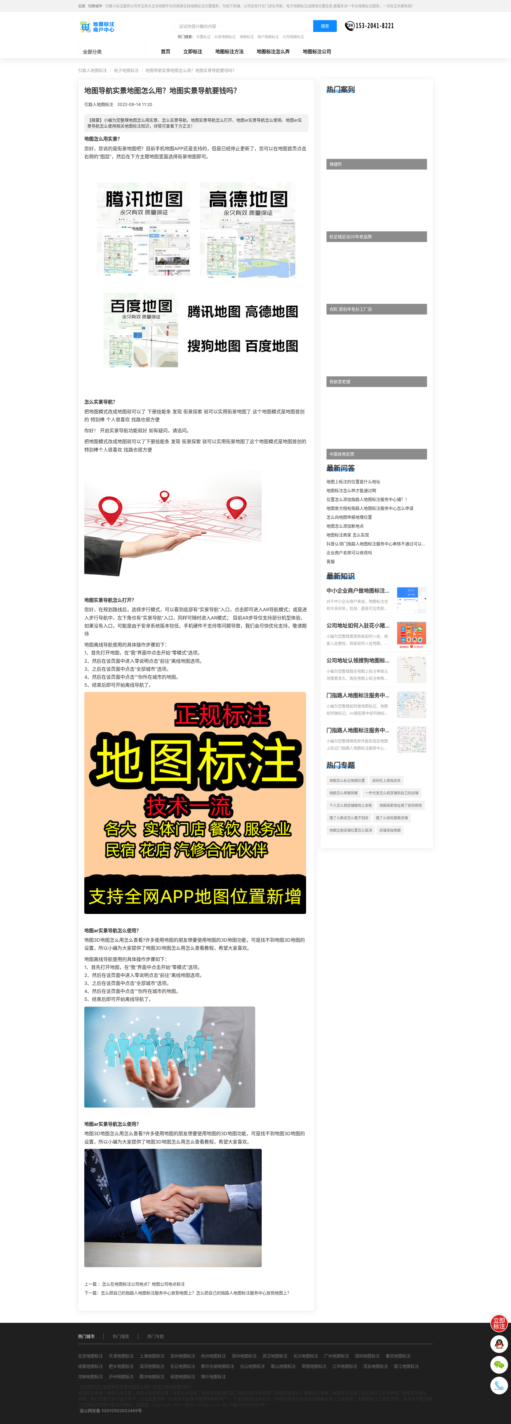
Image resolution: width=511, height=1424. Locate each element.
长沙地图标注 (305, 1355)
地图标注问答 (344, 1392)
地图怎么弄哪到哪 (343, 793)
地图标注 (247, 37)
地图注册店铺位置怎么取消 (350, 830)
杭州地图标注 (213, 1355)
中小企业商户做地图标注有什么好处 (358, 591)
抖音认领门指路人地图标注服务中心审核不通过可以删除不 (380, 543)
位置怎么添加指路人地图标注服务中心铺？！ (367, 499)
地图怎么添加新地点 (345, 525)
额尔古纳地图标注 (217, 1366)
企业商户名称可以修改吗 (349, 552)
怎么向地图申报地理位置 (349, 517)
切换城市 (95, 6)
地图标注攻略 (316, 1392)
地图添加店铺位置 (217, 1392)
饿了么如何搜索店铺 (392, 818)
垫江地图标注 (406, 1366)
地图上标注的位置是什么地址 (353, 481)
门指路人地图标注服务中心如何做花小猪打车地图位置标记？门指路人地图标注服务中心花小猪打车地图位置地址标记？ (358, 695)
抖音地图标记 (225, 37)
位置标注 (203, 37)
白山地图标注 (252, 1366)
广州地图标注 (336, 1355)
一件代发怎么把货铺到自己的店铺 (391, 793)
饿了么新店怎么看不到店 (348, 818)
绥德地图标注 (182, 1376)
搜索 (325, 25)
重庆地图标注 (398, 1355)
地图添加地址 (414, 1392)
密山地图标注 (283, 1366)
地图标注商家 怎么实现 (347, 534)
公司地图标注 (293, 37)
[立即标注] (499, 1323)
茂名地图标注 (375, 1366)
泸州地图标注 (121, 1376)
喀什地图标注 (213, 1376)
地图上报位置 (119, 1392)
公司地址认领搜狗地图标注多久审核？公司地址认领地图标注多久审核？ (358, 661)
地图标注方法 (229, 51)
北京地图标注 (90, 1355)
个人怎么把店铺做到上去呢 (350, 805)
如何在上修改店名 (386, 780)
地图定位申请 (90, 1392)
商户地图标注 (268, 37)
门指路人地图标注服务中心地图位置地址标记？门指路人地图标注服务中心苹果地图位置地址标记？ (358, 730)
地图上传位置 (184, 1392)
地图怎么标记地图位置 (347, 780)
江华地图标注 (344, 1366)
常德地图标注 (314, 1366)
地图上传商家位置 (152, 1392)
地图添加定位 (287, 1392)
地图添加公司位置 (254, 1392)
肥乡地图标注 (121, 1366)
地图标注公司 (317, 51)
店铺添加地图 (390, 830)
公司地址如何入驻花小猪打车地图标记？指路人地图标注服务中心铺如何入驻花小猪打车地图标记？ (358, 626)
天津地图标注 (121, 1355)
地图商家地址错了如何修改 (400, 805)
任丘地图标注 (182, 1366)
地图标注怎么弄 (273, 51)
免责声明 (389, 1392)
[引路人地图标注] (96, 26)
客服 (330, 561)
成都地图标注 (90, 1366)
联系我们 (369, 1392)
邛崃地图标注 (90, 1376)
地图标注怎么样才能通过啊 (351, 490)
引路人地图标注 (92, 70)
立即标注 (192, 51)
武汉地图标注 (275, 1355)
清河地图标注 (152, 1366)
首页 (165, 51)
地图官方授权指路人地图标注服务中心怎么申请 (369, 508)
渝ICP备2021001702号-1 (245, 1404)
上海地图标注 (152, 1355)
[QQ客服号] (499, 1344)
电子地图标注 (126, 70)
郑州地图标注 (244, 1355)
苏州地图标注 (182, 1355)
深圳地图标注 (367, 1355)
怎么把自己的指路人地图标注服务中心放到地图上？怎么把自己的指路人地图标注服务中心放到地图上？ (196, 1292)
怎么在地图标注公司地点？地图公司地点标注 (143, 1283)
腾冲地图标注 (152, 1376)
